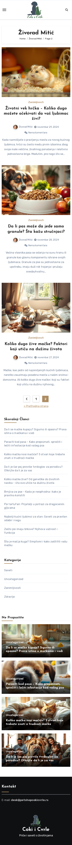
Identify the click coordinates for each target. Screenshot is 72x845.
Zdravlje (9, 596)
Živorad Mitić (26, 126)
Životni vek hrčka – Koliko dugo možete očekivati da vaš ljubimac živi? (36, 113)
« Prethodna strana (36, 406)
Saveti (8, 570)
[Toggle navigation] (4, 10)
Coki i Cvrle (36, 829)
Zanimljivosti (36, 102)
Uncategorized (13, 579)
